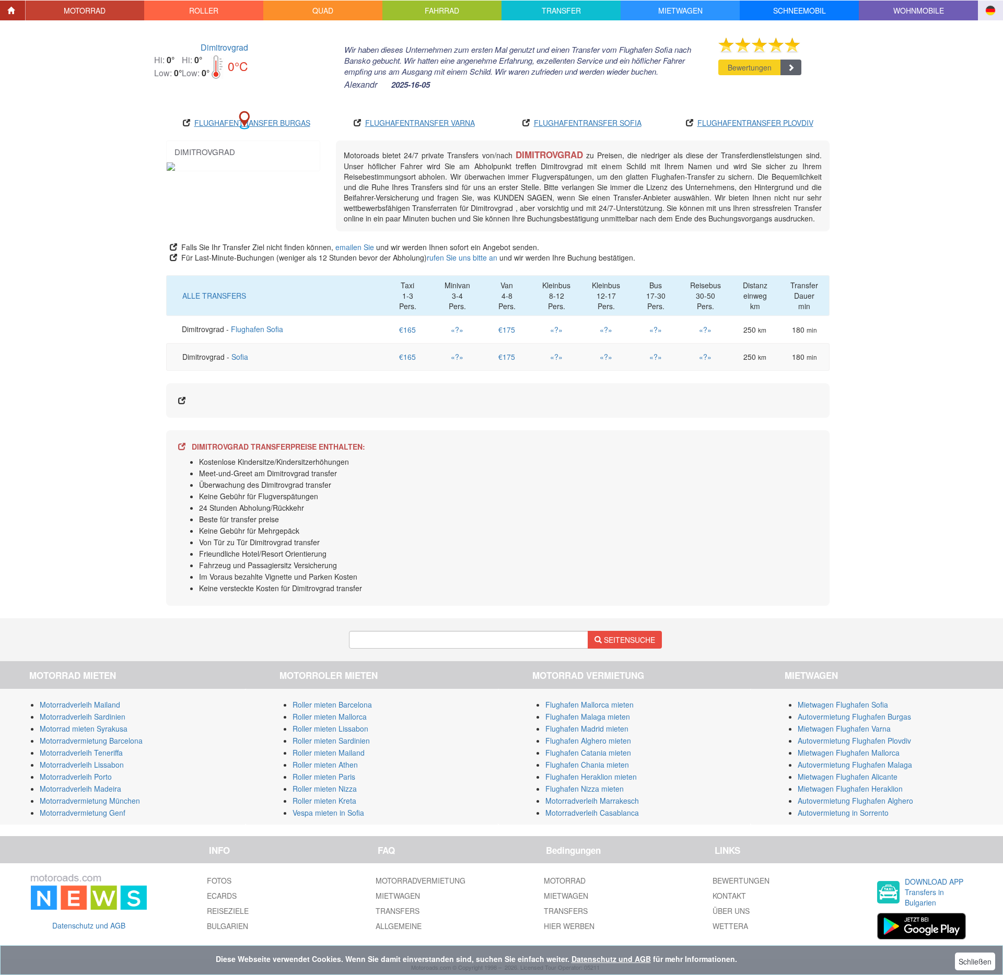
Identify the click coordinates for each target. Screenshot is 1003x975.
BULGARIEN (227, 926)
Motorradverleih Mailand (80, 704)
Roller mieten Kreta (324, 800)
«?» (457, 329)
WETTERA (730, 926)
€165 (407, 329)
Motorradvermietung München (90, 800)
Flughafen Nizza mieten (584, 788)
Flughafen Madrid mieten (586, 728)
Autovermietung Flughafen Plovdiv (854, 740)
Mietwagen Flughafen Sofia (843, 704)
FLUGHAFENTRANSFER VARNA (420, 123)
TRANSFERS (397, 911)
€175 (506, 329)
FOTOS (219, 880)
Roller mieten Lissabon (330, 728)
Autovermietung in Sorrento (843, 812)
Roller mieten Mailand (329, 752)
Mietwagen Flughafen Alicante (847, 776)
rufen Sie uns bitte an (462, 257)
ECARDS (222, 895)
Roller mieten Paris (324, 776)
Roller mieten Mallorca (330, 716)
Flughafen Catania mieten (588, 752)
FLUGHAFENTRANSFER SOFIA (588, 123)
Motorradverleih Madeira (80, 788)
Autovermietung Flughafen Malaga (855, 764)
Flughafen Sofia (257, 329)
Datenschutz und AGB (88, 925)
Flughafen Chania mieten (587, 764)
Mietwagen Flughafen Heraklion (850, 788)
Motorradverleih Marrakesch (592, 800)
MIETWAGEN (398, 895)
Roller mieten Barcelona (332, 704)
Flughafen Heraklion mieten (591, 776)
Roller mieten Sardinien (331, 740)
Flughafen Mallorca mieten (589, 704)
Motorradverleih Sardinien (82, 716)
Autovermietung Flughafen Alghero (855, 800)
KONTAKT (729, 895)
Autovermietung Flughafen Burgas (854, 716)
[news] (89, 890)
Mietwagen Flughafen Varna (844, 728)
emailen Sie (354, 247)
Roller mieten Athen (325, 764)
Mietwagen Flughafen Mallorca (849, 752)
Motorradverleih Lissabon (82, 764)
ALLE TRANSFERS (214, 295)
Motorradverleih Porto (76, 776)
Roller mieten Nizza (325, 788)
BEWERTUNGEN (741, 880)
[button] (85, 10)
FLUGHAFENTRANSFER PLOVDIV (755, 123)
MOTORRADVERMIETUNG (420, 880)
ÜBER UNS (731, 911)
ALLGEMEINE (399, 926)
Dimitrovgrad (224, 47)
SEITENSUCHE (628, 640)
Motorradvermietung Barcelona (91, 740)
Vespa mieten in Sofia (328, 812)
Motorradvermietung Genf (82, 812)
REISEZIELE (228, 911)
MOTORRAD (565, 880)
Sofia (239, 356)
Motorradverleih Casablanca (592, 812)
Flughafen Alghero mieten (588, 740)
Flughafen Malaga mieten (587, 716)
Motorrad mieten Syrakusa (83, 728)
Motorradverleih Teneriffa (81, 752)
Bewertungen (750, 67)
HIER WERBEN (569, 926)
